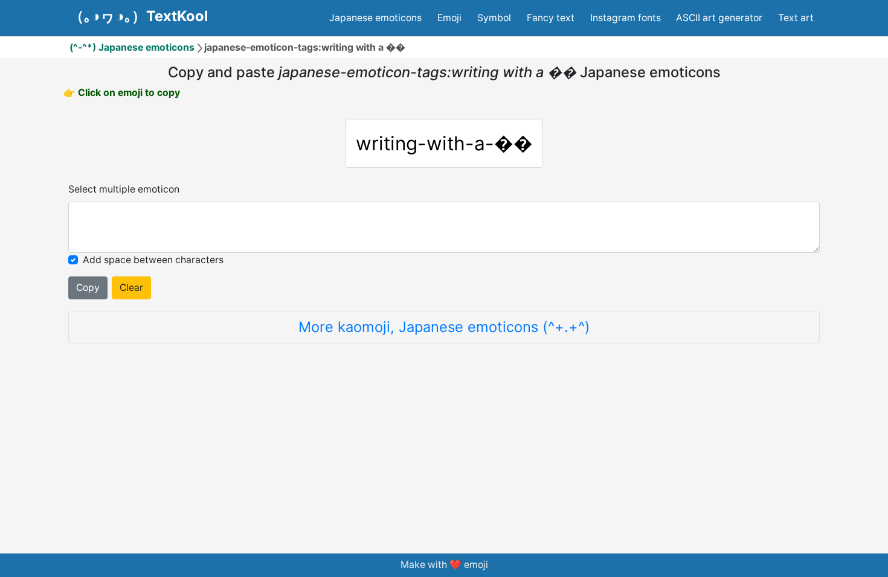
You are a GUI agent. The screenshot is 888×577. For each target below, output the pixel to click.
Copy (88, 287)
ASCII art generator (719, 18)
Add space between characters (153, 260)
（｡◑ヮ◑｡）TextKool (138, 16)
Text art (796, 18)
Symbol (494, 18)
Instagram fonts (625, 18)
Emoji (449, 18)
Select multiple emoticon (123, 189)
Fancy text (550, 18)
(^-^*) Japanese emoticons (132, 47)
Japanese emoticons (375, 18)
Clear (131, 287)
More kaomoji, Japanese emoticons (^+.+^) (444, 327)
